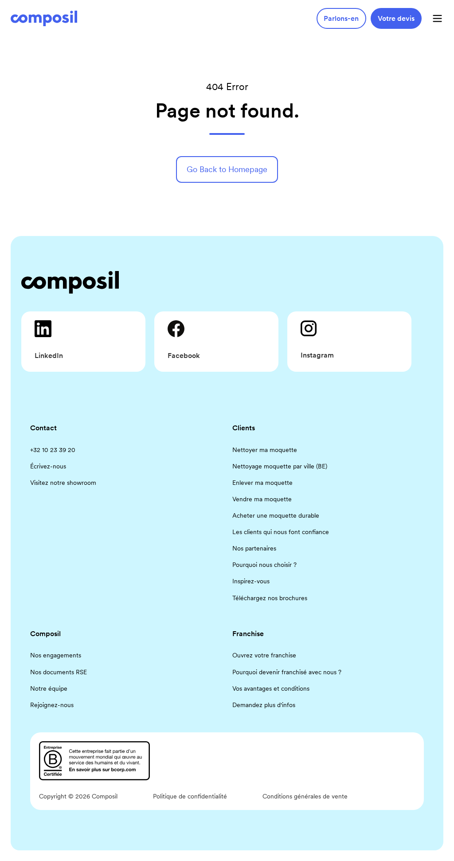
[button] (437, 18)
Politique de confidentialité (190, 796)
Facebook (184, 355)
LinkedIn (49, 355)
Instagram (317, 355)
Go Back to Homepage (227, 169)
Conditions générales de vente (305, 796)
